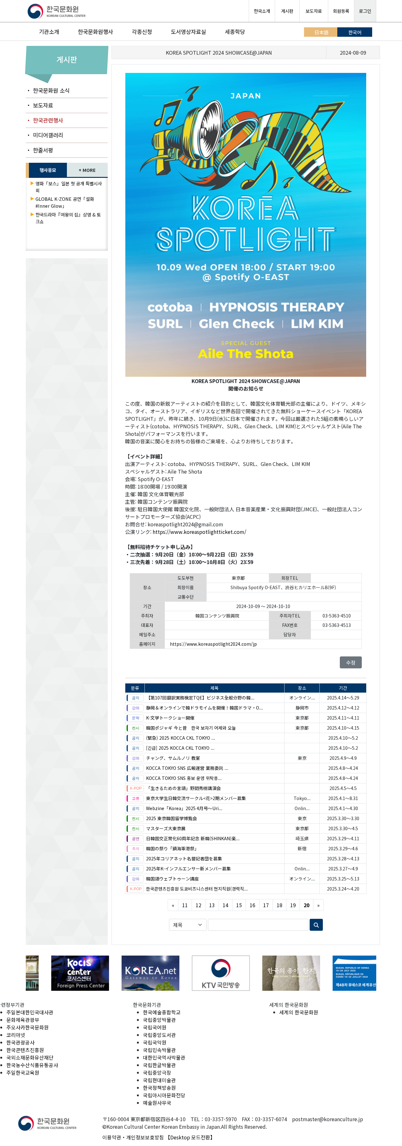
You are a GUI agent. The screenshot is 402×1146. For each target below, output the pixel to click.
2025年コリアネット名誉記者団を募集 (184, 858)
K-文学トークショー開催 (170, 718)
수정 (351, 662)
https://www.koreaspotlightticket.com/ (199, 531)
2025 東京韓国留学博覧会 (171, 818)
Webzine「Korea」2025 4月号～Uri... (184, 808)
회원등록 (341, 11)
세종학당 (235, 32)
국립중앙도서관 (159, 1035)
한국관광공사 (20, 1042)
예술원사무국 (157, 1102)
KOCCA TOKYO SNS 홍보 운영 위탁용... (184, 778)
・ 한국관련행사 (44, 120)
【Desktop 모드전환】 (190, 1137)
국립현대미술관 (159, 1080)
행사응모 (48, 170)
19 (293, 905)
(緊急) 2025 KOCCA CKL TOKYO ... (180, 738)
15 (239, 905)
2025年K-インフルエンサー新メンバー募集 (188, 868)
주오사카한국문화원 (27, 1027)
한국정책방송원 (159, 1087)
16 (252, 905)
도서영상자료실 (188, 32)
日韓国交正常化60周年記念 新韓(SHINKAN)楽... (193, 838)
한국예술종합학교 (162, 1012)
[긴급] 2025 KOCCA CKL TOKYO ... (180, 748)
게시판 (287, 11)
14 (225, 905)
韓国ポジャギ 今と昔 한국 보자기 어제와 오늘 (191, 728)
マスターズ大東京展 (166, 828)
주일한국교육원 (22, 1072)
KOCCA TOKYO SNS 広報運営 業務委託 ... (187, 768)
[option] (61, 973)
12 (198, 905)
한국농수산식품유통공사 (32, 1065)
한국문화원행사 (95, 32)
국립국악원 (154, 1042)
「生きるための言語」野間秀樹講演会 (183, 788)
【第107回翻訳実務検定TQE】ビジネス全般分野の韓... (200, 697)
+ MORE (87, 170)
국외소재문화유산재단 (29, 1057)
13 (212, 905)
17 (266, 905)
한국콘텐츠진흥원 (25, 1050)
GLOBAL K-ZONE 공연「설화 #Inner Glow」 (64, 202)
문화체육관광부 (22, 1019)
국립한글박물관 (159, 1065)
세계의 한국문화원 (298, 1012)
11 (185, 905)
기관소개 (49, 32)
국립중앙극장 (157, 1072)
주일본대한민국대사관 (29, 1012)
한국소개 (262, 11)
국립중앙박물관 (159, 1019)
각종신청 (142, 32)
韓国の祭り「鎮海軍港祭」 (172, 848)
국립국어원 (154, 1027)
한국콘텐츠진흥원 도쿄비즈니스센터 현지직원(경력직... (197, 889)
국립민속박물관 (159, 1050)
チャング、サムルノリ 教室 (173, 758)
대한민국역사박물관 (164, 1057)
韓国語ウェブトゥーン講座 (172, 878)
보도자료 (313, 11)
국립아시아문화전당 (164, 1095)
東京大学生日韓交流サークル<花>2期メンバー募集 (196, 798)
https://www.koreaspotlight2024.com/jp (213, 644)
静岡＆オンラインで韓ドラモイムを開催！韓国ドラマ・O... (204, 708)
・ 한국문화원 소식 (48, 90)
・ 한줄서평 (39, 150)
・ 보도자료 (39, 105)
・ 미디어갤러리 (44, 135)
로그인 (365, 11)
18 (279, 905)
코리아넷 (15, 1035)
